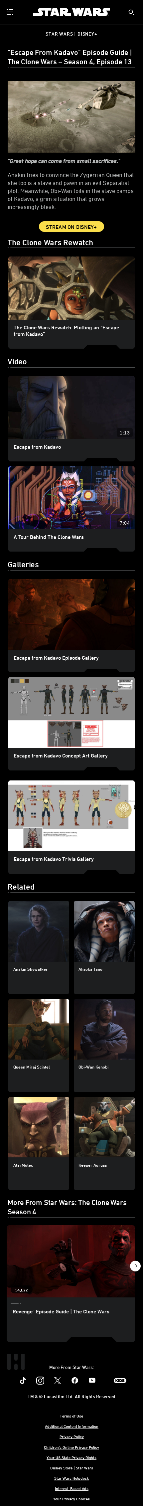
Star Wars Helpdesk (71, 1478)
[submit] (131, 12)
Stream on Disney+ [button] (71, 227)
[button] (135, 1267)
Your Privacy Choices (71, 1498)
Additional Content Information (71, 1426)
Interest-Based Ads (71, 1488)
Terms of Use (71, 1416)
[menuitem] (11, 12)
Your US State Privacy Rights (71, 1457)
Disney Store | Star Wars (71, 1467)
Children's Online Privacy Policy (71, 1447)
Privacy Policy (72, 1436)
